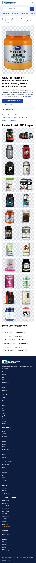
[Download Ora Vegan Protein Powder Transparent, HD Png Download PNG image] (10, 314)
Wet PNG (22, 339)
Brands (4, 444)
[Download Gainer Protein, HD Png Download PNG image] (26, 184)
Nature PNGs (5, 508)
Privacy (4, 385)
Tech (3, 483)
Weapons (4, 472)
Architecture (5, 464)
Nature (3, 400)
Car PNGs (4, 513)
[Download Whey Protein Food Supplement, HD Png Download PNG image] (26, 135)
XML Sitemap (5, 550)
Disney (3, 467)
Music (3, 446)
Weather (4, 490)
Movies (4, 423)
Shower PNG (23, 343)
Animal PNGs (5, 511)
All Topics (4, 539)
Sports (3, 416)
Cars (3, 418)
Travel (3, 431)
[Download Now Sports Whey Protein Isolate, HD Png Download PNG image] (10, 217)
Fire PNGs (4, 521)
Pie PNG (7, 336)
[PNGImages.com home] (16, 2)
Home (3, 536)
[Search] (32, 9)
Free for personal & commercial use (18, 117)
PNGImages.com (12, 120)
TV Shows (4, 480)
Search (4, 547)
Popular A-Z (5, 544)
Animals (4, 403)
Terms (3, 387)
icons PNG (15, 13)
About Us (4, 372)
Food (3, 408)
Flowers (4, 439)
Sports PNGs (5, 500)
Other (12, 19)
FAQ (3, 379)
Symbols (4, 413)
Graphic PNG (24, 13)
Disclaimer (5, 390)
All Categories (5, 542)
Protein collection (25, 96)
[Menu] (32, 2)
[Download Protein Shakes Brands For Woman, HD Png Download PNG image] (10, 281)
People (3, 454)
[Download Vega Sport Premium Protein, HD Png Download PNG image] (10, 200)
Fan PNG (7, 347)
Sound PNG (22, 350)
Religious (4, 488)
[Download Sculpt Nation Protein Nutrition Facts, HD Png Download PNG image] (26, 265)
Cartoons (4, 436)
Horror (3, 452)
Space (3, 475)
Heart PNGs (5, 519)
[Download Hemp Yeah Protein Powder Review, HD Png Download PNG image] (26, 281)
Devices (4, 441)
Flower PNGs (5, 516)
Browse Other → (6, 329)
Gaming (4, 421)
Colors (3, 410)
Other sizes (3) (9, 109)
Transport (4, 470)
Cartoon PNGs (5, 506)
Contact (4, 374)
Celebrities (5, 485)
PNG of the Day (6, 534)
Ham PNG (18, 336)
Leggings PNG (9, 350)
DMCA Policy (5, 382)
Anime (3, 405)
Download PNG (13, 100)
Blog (3, 377)
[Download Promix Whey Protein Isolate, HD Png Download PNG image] (10, 168)
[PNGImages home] (2, 19)
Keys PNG (6, 13)
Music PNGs (5, 524)
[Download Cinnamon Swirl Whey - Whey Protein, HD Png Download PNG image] (10, 233)
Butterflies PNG (9, 339)
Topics (7, 19)
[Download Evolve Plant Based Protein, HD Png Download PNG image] (26, 249)
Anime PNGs (5, 503)
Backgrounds (5, 449)
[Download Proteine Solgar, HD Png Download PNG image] (26, 298)
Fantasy (4, 477)
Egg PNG (18, 347)
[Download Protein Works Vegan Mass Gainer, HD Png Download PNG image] (10, 298)
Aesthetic (4, 457)
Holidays (4, 433)
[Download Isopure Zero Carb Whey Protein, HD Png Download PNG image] (10, 152)
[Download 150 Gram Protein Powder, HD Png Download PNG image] (26, 168)
